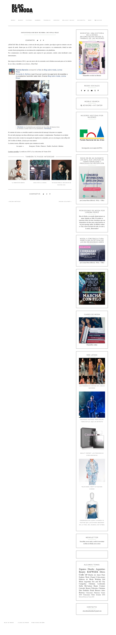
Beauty (82, 571)
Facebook (54, 146)
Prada (92, 590)
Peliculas (94, 588)
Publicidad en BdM (37, 622)
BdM (89, 20)
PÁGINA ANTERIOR (14, 201)
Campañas (82, 584)
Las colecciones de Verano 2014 (41, 151)
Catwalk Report (85, 588)
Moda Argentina (85, 581)
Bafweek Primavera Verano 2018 (86, 597)
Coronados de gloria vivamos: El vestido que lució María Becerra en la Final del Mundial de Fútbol (92, 522)
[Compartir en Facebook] (40, 40)
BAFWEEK (92, 571)
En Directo (81, 20)
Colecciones (100, 577)
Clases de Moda (23, 622)
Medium (60, 146)
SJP (86, 575)
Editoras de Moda (86, 579)
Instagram (32, 146)
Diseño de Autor (94, 575)
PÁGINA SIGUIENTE (65, 201)
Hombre (37, 20)
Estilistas (86, 590)
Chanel (92, 577)
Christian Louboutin (97, 584)
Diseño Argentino (96, 569)
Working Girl (100, 579)
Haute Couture (99, 586)
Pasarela (47, 20)
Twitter (38, 146)
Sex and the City (98, 581)
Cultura (28, 20)
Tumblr (49, 146)
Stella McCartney (85, 586)
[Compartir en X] (37, 40)
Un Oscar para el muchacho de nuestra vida (61, 183)
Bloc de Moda (9, 622)
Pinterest (43, 146)
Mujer (20, 20)
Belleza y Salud (68, 20)
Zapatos (56, 20)
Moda (13, 20)
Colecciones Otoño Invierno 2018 (94, 595)
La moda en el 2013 (25, 151)
